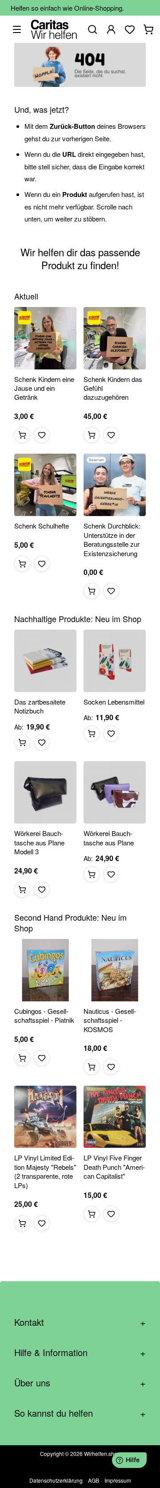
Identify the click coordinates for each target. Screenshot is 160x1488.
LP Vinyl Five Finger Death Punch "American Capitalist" (114, 1167)
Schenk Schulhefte (41, 525)
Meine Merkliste (129, 29)
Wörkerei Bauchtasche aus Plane (109, 838)
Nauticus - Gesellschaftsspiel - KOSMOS (110, 1020)
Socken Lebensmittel (114, 701)
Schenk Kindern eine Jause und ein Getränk (44, 388)
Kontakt (80, 1322)
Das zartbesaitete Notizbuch (39, 706)
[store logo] (54, 29)
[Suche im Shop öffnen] (92, 29)
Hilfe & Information (80, 1352)
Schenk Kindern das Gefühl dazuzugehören (113, 388)
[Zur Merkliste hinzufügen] (42, 435)
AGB (93, 1480)
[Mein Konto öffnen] (111, 29)
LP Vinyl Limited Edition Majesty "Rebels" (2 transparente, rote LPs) (45, 1171)
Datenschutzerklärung (56, 1480)
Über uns (80, 1383)
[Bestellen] (22, 435)
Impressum (117, 1480)
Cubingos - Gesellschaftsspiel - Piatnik (44, 1016)
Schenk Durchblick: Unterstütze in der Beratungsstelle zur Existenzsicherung (112, 539)
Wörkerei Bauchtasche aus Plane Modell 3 (39, 842)
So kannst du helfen (80, 1413)
